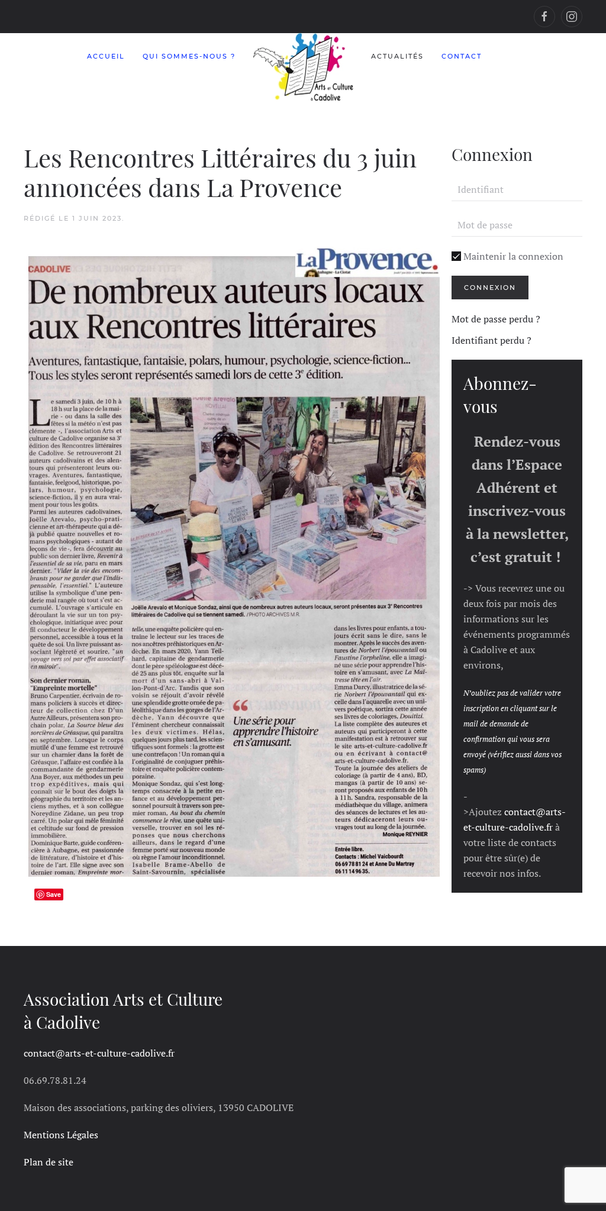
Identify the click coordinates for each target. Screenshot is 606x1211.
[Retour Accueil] (303, 67)
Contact (461, 56)
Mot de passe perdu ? (496, 318)
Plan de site (48, 1161)
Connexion (490, 287)
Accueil (106, 56)
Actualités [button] (397, 56)
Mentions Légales (61, 1134)
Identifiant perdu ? (491, 340)
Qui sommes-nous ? (189, 56)
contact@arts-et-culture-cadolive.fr (99, 1053)
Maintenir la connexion (512, 256)
